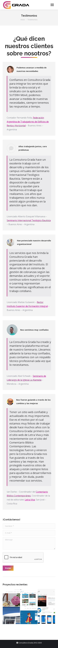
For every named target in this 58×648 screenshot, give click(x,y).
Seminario (12, 220)
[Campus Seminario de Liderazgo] (11, 615)
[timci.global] (29, 615)
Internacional (24, 220)
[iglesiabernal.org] (11, 598)
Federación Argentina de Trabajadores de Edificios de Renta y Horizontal (28, 121)
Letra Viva (30, 499)
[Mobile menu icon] (52, 5)
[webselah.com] (46, 598)
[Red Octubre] (29, 598)
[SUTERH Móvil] (46, 615)
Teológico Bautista (41, 220)
